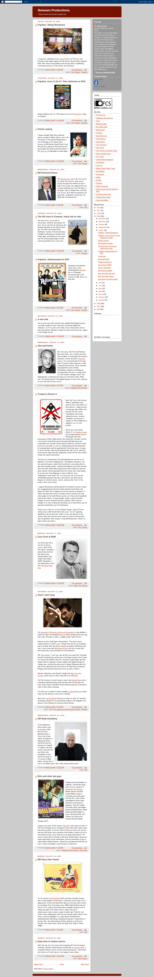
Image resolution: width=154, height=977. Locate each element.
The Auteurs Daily (78, 947)
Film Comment (101, 145)
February (102, 297)
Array (98, 121)
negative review (81, 432)
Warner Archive (62, 648)
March (101, 294)
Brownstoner (100, 130)
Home (62, 964)
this (44, 509)
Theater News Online (103, 197)
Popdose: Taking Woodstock (108, 233)
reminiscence (65, 179)
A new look (43, 319)
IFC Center (100, 156)
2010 (99, 213)
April (100, 291)
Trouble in (47, 394)
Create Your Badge (99, 86)
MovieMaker (100, 171)
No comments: (77, 70)
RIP (86, 207)
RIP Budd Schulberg (47, 719)
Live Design (100, 162)
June (100, 286)
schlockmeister (54, 898)
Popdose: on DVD (61, 81)
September (103, 227)
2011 (99, 210)
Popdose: (51, 25)
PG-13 (63, 635)
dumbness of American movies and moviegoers (57, 632)
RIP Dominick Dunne (47, 173)
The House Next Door (103, 194)
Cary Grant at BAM (47, 537)
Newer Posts (38, 964)
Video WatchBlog (102, 200)
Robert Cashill (101, 26)
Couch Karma (101, 139)
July (100, 283)
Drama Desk (100, 142)
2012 (99, 208)
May (100, 288)
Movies (77, 72)
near (58, 644)
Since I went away (46, 595)
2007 (99, 306)
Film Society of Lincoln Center (63, 709)
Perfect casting (45, 129)
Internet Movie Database (104, 159)
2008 (99, 303)
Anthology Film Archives (78, 388)
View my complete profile (105, 72)
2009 (99, 216)
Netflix (98, 177)
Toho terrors (77, 114)
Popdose (84, 72)
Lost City (99, 165)
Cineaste (84, 253)
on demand (72, 692)
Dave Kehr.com (101, 136)
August (101, 230)
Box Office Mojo (101, 127)
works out (44, 151)
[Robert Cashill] (96, 84)
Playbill (98, 180)
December (102, 219)
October (102, 224)
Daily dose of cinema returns (51, 941)
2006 (99, 309)
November (102, 221)
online (52, 220)
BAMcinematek (101, 124)
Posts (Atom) (48, 969)
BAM (75, 586)
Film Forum (83, 850)
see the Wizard (51, 698)
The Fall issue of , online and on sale (59, 217)
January (102, 300)
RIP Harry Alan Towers (48, 859)
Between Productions (54, 10)
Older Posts (85, 964)
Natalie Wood (76, 680)
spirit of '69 (63, 59)
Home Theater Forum (103, 154)
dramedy (83, 270)
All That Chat (100, 115)
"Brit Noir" (66, 826)
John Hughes (45, 655)
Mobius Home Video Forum (105, 168)
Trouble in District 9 (105, 262)
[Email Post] (85, 70)
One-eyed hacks (45, 346)
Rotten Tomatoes (102, 186)
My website (100, 174)
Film (72, 72)
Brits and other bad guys (49, 776)
